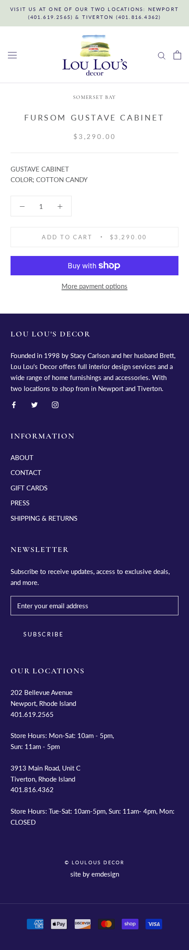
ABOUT (22, 457)
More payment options (94, 286)
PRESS (20, 503)
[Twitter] (34, 403)
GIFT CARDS (29, 488)
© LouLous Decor (95, 862)
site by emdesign (94, 874)
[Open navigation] (12, 55)
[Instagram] (55, 403)
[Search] (162, 55)
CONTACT (26, 472)
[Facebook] (14, 403)
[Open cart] (177, 55)
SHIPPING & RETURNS (44, 518)
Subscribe (43, 634)
